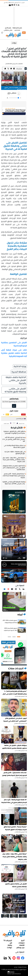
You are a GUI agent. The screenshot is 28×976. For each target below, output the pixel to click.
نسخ (14, 406)
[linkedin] (23, 589)
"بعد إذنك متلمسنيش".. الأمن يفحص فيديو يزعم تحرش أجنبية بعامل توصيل (14, 774)
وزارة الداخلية (20, 366)
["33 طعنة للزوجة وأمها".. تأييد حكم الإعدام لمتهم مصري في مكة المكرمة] (14, 789)
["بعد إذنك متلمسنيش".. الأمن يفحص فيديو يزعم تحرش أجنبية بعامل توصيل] (14, 762)
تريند (20, 614)
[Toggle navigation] (24, 32)
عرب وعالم (20, 947)
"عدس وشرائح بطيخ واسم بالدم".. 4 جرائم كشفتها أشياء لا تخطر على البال (15, 692)
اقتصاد (21, 945)
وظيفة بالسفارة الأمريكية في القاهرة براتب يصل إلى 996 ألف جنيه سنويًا (14, 483)
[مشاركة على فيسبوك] (12, 5)
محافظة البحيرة (19, 372)
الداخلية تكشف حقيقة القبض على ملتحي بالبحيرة (16, 380)
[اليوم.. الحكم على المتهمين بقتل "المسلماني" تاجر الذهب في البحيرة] (14, 707)
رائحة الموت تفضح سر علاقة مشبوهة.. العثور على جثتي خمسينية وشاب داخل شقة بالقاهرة (13, 467)
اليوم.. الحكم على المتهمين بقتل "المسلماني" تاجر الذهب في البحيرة (15, 719)
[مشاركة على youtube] (10, 5)
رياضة (10, 945)
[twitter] (19, 589)
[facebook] (12, 589)
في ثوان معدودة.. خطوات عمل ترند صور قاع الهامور (14, 452)
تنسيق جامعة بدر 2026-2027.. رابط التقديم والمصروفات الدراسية (9, 622)
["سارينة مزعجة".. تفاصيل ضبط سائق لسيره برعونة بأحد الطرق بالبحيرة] (14, 816)
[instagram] (16, 589)
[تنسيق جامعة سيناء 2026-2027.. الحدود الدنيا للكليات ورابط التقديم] (22, 630)
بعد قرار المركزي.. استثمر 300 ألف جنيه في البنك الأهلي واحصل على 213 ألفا (13, 439)
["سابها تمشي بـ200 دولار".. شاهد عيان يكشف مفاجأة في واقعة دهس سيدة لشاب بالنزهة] (14, 843)
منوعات (21, 942)
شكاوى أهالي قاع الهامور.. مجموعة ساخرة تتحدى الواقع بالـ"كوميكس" (14, 432)
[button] (18, 636)
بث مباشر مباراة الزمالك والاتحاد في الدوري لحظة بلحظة (14, 446)
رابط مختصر (14, 399)
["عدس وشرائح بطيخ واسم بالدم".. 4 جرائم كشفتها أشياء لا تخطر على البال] (14, 680)
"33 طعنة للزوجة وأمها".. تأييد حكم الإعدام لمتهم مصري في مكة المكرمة (14, 801)
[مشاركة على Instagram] (18, 958)
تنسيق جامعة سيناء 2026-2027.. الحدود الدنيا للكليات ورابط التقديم (10, 630)
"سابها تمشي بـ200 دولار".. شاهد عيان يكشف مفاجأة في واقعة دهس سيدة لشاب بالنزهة (14, 459)
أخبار (22, 940)
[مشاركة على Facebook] (22, 958)
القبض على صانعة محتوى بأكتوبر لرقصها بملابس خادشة (16, 885)
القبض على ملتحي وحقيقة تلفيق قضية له (15, 390)
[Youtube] (8, 589)
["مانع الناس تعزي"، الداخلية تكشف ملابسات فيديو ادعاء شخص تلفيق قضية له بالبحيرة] (11, 68)
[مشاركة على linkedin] (18, 5)
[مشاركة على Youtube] (14, 958)
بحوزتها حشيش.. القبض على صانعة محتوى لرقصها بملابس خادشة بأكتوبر (14, 746)
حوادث (14, 42)
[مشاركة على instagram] (14, 5)
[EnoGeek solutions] (14, 972)
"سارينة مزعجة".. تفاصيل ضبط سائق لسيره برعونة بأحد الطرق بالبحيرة (15, 828)
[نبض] (4, 589)
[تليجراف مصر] (12, 35)
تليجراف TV (8, 940)
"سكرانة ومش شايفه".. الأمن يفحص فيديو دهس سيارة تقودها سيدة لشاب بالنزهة (14, 475)
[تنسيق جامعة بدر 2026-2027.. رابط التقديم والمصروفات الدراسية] (22, 622)
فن (11, 942)
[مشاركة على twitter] (16, 5)
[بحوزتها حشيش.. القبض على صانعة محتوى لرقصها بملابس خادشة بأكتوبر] (14, 735)
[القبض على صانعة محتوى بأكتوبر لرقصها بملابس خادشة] (14, 873)
